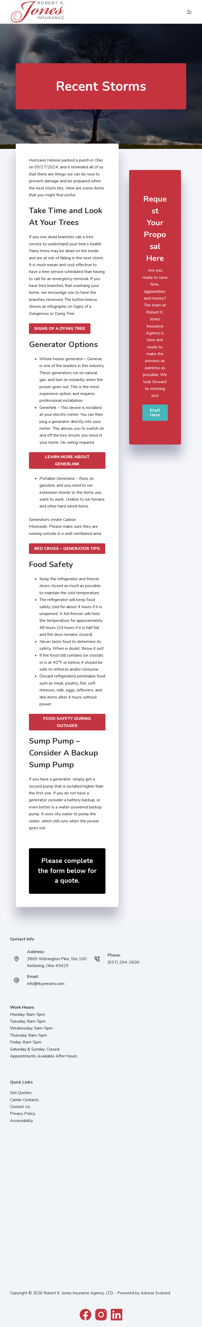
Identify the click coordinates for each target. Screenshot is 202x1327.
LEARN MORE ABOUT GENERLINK (67, 460)
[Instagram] (101, 1314)
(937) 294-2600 (123, 962)
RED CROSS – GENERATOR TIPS (67, 549)
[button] (155, 412)
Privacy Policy (22, 1113)
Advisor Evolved (155, 1293)
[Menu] (189, 11)
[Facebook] (85, 1314)
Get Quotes (21, 1093)
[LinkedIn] (116, 1314)
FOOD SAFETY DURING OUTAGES (67, 722)
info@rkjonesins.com (45, 984)
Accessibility (21, 1121)
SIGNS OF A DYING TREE (59, 328)
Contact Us (20, 1107)
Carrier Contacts (24, 1100)
